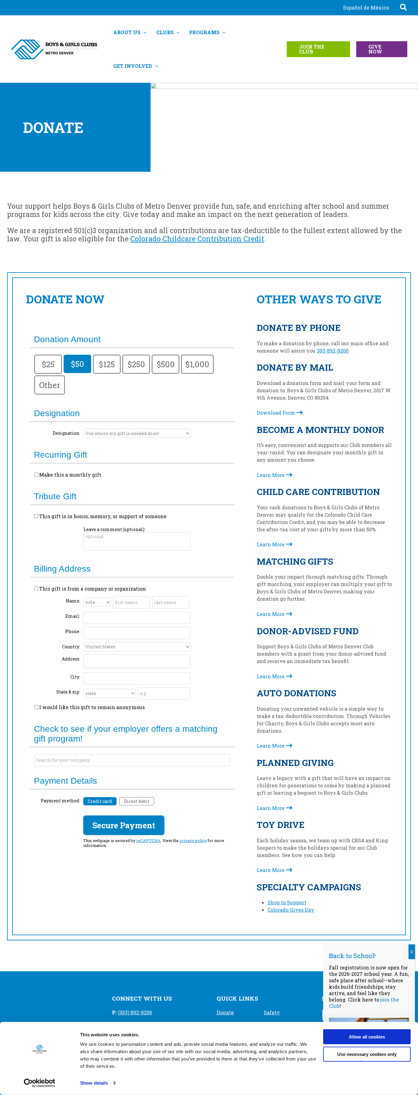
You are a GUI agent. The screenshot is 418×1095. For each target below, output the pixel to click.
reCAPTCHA (148, 840)
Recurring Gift (60, 455)
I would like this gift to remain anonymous (92, 707)
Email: (72, 616)
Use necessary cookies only (367, 1054)
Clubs (165, 32)
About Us (126, 32)
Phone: (72, 631)
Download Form (276, 412)
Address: (71, 659)
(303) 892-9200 (135, 1012)
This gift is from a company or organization (92, 588)
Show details (94, 1083)
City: (75, 677)
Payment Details (65, 781)
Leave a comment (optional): (114, 529)
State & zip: (68, 692)
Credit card (100, 801)
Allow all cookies (367, 1036)
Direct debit (137, 801)
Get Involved (132, 66)
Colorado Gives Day (290, 909)
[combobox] (132, 760)
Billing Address (62, 568)
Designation (57, 413)
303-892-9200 (333, 350)
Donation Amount (67, 339)
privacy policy (193, 840)
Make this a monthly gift (70, 474)
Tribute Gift (55, 496)
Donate (225, 1012)
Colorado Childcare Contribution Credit (197, 238)
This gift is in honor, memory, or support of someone (102, 516)
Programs (204, 32)
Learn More (271, 475)
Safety (272, 1012)
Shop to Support (286, 902)
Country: (71, 647)
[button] (404, 8)
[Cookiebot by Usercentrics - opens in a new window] (39, 1083)
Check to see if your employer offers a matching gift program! (126, 733)
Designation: (66, 433)
